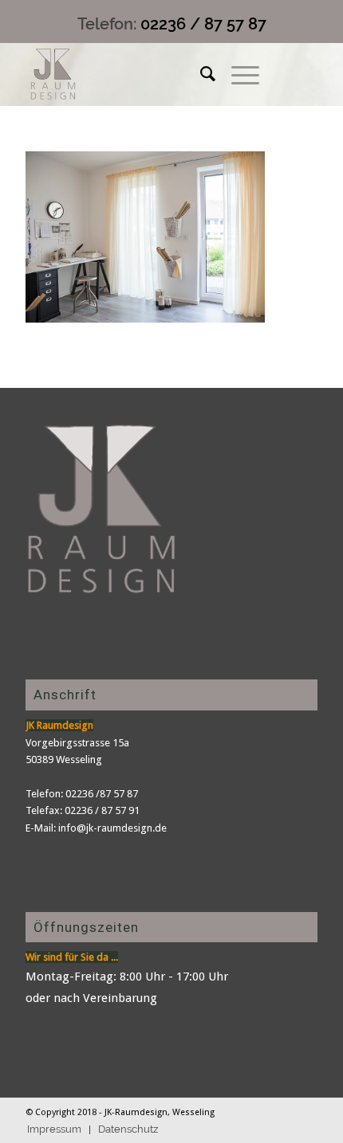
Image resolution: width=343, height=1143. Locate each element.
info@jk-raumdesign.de (112, 828)
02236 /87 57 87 (101, 794)
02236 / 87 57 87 (203, 23)
